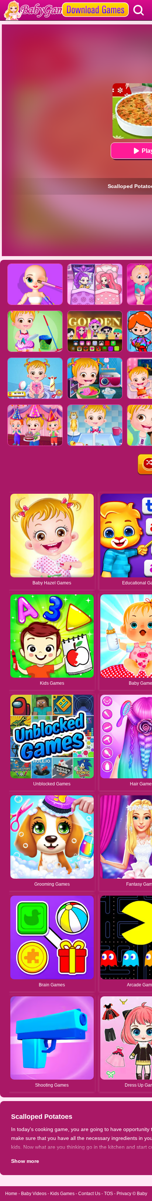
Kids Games (62, 1193)
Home (11, 1193)
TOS (108, 1193)
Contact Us (89, 1193)
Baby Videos (33, 1193)
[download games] (95, 2)
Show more (25, 1161)
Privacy (124, 1193)
